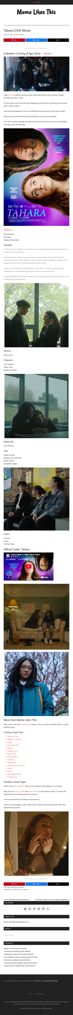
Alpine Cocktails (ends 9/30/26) (15, 948)
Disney (16, 791)
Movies (22, 887)
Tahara (47, 53)
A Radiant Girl (12, 777)
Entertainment (15, 887)
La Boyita (10, 760)
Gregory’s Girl (12, 751)
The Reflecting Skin (14, 774)
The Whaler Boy (13, 745)
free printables (19, 786)
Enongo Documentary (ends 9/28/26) (17, 951)
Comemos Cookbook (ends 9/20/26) (17, 960)
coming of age (15, 889)
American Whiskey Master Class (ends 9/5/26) (20, 963)
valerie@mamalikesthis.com (18, 922)
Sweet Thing (11, 754)
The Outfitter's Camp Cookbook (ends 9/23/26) (20, 957)
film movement (24, 889)
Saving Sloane (12, 757)
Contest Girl (37, 981)
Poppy (9, 742)
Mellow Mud (11, 762)
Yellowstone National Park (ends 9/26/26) (19, 954)
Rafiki (9, 768)
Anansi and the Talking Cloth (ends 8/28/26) (19, 966)
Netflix (22, 791)
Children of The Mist (14, 739)
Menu (38, 2)
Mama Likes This (36, 12)
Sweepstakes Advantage (51, 981)
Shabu (9, 771)
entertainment (25, 724)
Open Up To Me (12, 736)
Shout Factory (33, 791)
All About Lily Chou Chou (16, 765)
